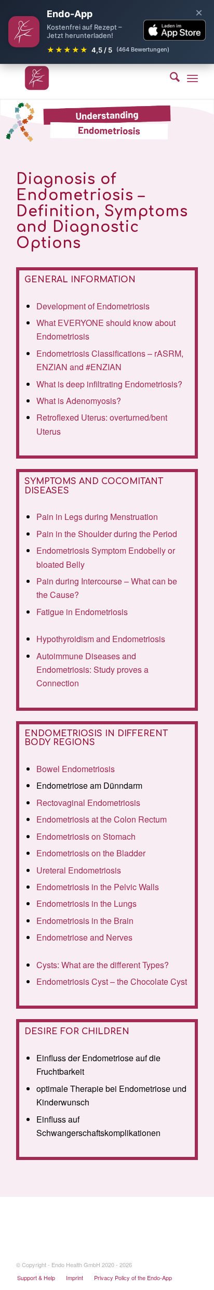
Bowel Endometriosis (75, 769)
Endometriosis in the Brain (84, 921)
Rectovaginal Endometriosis (88, 803)
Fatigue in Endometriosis (82, 612)
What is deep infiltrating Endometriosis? (109, 384)
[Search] (169, 78)
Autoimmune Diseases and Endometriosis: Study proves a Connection (92, 669)
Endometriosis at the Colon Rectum (101, 819)
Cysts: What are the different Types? (102, 965)
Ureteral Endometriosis (78, 870)
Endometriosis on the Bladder (90, 853)
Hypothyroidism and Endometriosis (100, 639)
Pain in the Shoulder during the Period (106, 534)
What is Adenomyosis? (78, 401)
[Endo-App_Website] (89, 78)
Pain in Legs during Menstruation (97, 517)
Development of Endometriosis (93, 306)
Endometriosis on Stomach (86, 836)
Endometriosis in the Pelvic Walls (97, 887)
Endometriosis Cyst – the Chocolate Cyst (111, 981)
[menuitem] (169, 78)
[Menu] (192, 78)
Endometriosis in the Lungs (86, 903)
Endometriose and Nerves (84, 937)
